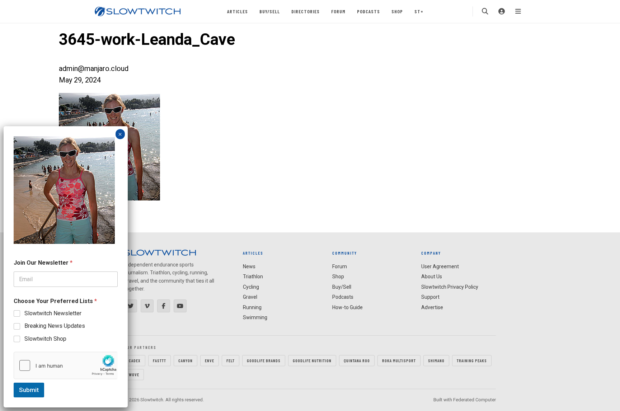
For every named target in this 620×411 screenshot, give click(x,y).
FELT (230, 360)
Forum (338, 11)
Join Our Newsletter (43, 262)
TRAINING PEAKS (472, 360)
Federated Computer (474, 399)
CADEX (135, 360)
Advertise (432, 307)
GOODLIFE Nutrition (312, 360)
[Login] (501, 11)
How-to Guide (347, 307)
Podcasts (368, 11)
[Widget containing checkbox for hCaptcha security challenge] (66, 365)
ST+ (418, 11)
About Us (431, 276)
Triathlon (253, 276)
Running (252, 307)
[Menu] (518, 11)
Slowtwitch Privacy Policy (449, 287)
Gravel (250, 297)
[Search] (485, 11)
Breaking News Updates (54, 325)
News (249, 266)
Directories (305, 11)
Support (430, 297)
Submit (29, 389)
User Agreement (440, 266)
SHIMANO (436, 360)
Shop (397, 11)
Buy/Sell (269, 11)
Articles (237, 11)
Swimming (255, 317)
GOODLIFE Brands (264, 360)
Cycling (251, 287)
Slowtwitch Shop (45, 338)
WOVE (134, 374)
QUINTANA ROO (357, 360)
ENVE (209, 360)
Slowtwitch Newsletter (52, 313)
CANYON (185, 360)
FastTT (159, 360)
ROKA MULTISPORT (399, 360)
